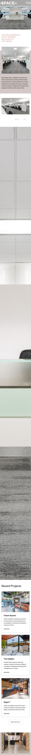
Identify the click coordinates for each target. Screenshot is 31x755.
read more (6, 629)
